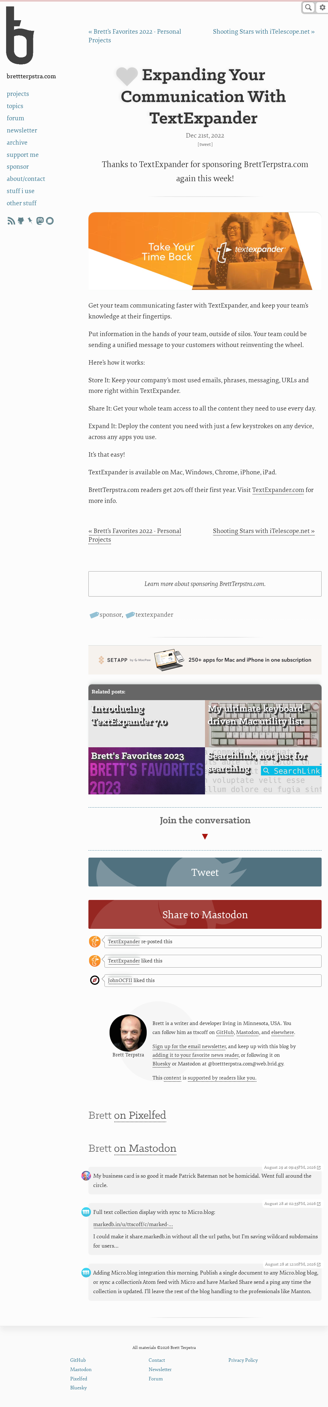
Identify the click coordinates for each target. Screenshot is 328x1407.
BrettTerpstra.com (31, 76)
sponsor (18, 167)
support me (23, 155)
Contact (157, 1360)
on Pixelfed (140, 1116)
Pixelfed (78, 1379)
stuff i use (21, 191)
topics (15, 106)
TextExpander (124, 941)
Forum (156, 1379)
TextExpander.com (278, 490)
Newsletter (160, 1370)
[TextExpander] (94, 942)
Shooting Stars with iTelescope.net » (264, 32)
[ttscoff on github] (21, 221)
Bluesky (161, 1064)
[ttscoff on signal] (49, 221)
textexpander (154, 615)
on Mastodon (145, 1149)
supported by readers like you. (222, 1078)
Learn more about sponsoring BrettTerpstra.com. (205, 584)
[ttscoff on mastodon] (40, 221)
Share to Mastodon (205, 915)
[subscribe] (11, 221)
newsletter (22, 130)
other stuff (22, 203)
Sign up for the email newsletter (189, 1046)
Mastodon (247, 1032)
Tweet (205, 144)
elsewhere (282, 1032)
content (172, 1078)
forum (15, 118)
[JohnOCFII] (94, 980)
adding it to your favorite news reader (195, 1055)
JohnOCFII (120, 980)
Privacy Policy (243, 1360)
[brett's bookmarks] (30, 221)
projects (18, 94)
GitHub (225, 1032)
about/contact (26, 179)
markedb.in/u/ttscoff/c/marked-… (133, 1224)
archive (17, 143)
